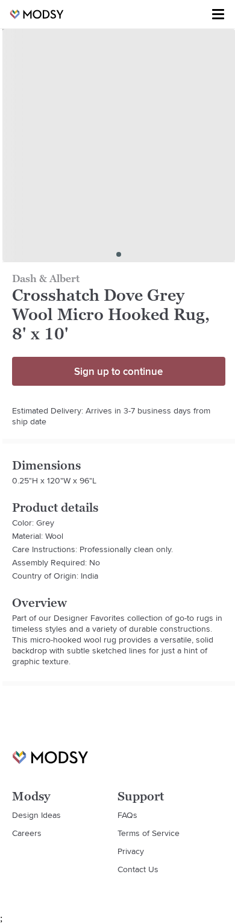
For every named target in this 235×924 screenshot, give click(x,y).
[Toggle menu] (218, 14)
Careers (27, 833)
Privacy (131, 851)
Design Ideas (36, 814)
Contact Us (138, 869)
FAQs (127, 814)
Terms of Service (149, 833)
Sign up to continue (118, 371)
